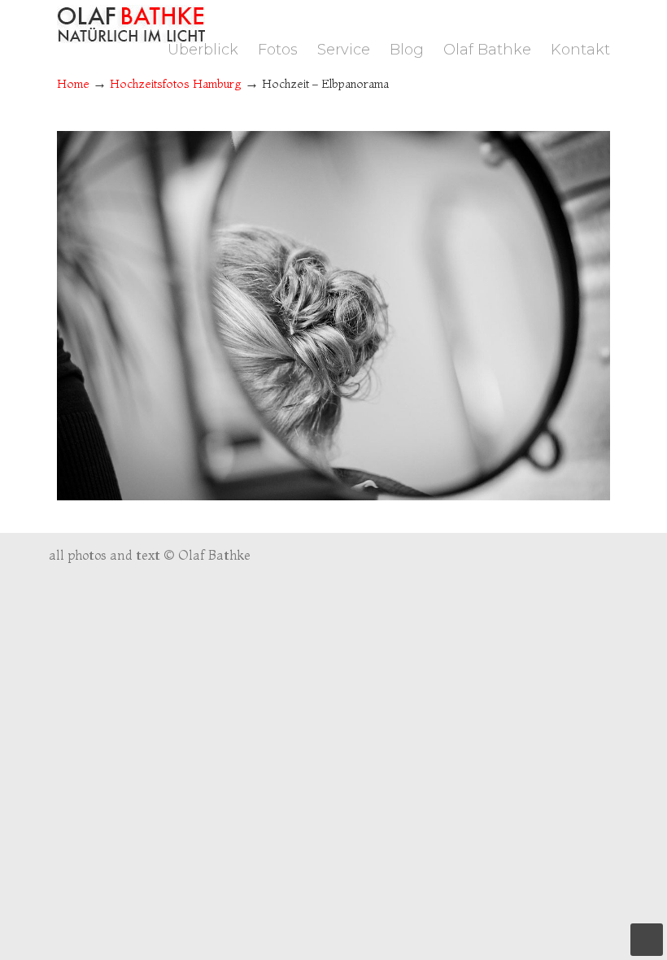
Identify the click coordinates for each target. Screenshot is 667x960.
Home (73, 83)
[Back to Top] (646, 939)
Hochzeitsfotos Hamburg (176, 83)
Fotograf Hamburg (131, 24)
